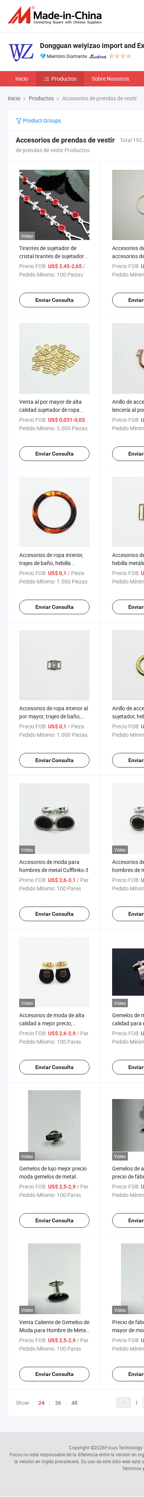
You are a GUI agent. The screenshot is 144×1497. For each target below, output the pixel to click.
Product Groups (41, 120)
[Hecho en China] (56, 15)
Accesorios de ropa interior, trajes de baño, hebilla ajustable (51, 563)
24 (41, 1403)
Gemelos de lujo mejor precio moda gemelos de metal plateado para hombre (53, 1176)
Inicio (21, 78)
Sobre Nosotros (110, 78)
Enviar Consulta (54, 300)
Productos (63, 78)
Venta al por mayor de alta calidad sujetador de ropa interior (50, 409)
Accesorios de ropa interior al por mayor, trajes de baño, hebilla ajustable (53, 716)
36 (58, 1402)
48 (74, 1402)
